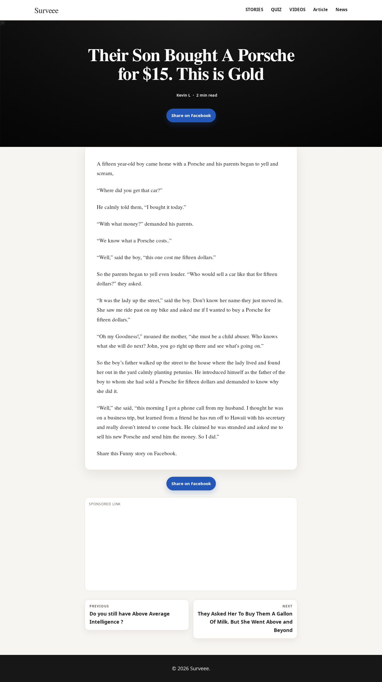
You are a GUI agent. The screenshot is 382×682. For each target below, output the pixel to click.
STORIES (254, 9)
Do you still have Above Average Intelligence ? (129, 614)
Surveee (46, 10)
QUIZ (276, 9)
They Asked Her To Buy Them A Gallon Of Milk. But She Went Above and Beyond (245, 618)
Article (320, 9)
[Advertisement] (191, 548)
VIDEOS (297, 9)
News (342, 9)
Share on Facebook (191, 115)
